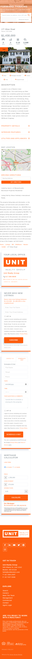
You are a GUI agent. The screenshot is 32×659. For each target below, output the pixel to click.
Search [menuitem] (5, 590)
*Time (5, 388)
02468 (4, 247)
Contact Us (7, 281)
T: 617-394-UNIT (9, 574)
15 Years (17, 467)
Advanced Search (24, 19)
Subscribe (13, 340)
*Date (6, 381)
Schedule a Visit (22, 359)
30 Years (9, 467)
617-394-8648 (10, 276)
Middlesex (18, 244)
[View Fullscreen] (3, 158)
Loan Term (7, 462)
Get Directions (16, 182)
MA (13, 244)
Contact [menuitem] (6, 603)
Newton (25, 244)
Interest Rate (8, 488)
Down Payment (8, 481)
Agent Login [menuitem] (7, 605)
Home (2, 244)
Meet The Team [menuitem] (9, 595)
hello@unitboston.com (11, 572)
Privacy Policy (23, 333)
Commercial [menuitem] (7, 600)
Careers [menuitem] (6, 593)
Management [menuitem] (8, 598)
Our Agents (14, 281)
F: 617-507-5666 (9, 577)
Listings (7, 244)
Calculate (16, 497)
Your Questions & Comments (13, 396)
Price (6, 474)
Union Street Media (16, 654)
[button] (29, 15)
